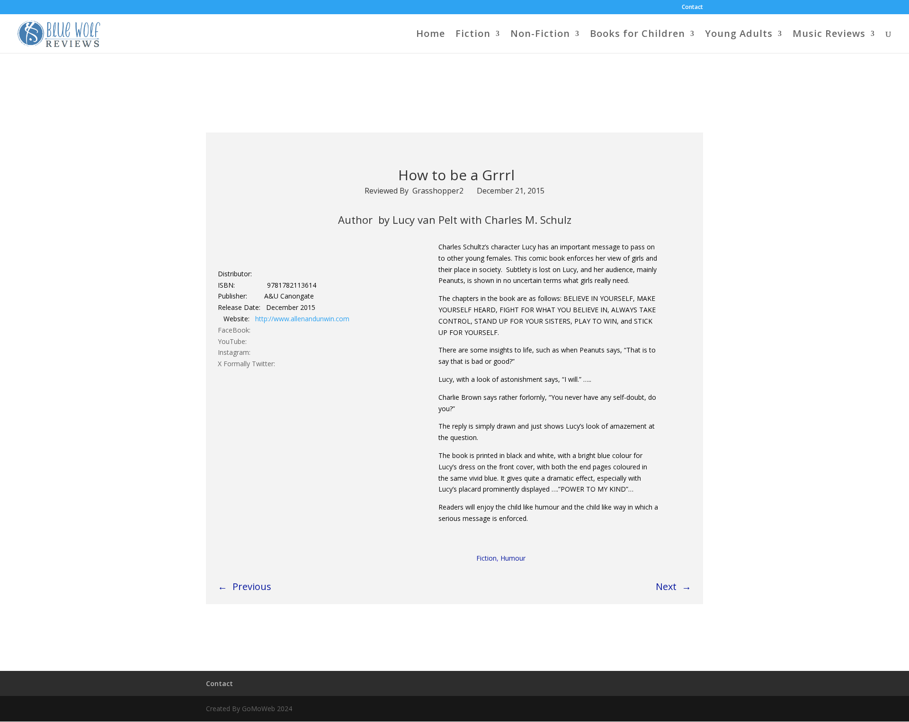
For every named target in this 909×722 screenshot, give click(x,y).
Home (430, 35)
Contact (692, 7)
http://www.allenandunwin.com (302, 318)
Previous (251, 586)
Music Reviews (829, 35)
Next (666, 586)
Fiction (472, 35)
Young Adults (739, 35)
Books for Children (637, 35)
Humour (513, 558)
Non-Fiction (540, 35)
